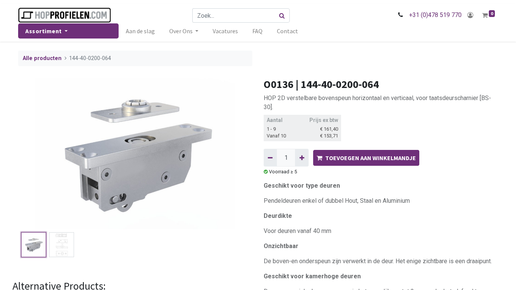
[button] (35, 154)
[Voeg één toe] (301, 157)
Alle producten (42, 58)
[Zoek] (282, 15)
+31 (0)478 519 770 (435, 15)
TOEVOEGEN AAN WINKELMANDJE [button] (370, 158)
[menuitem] (140, 31)
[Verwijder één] (270, 157)
